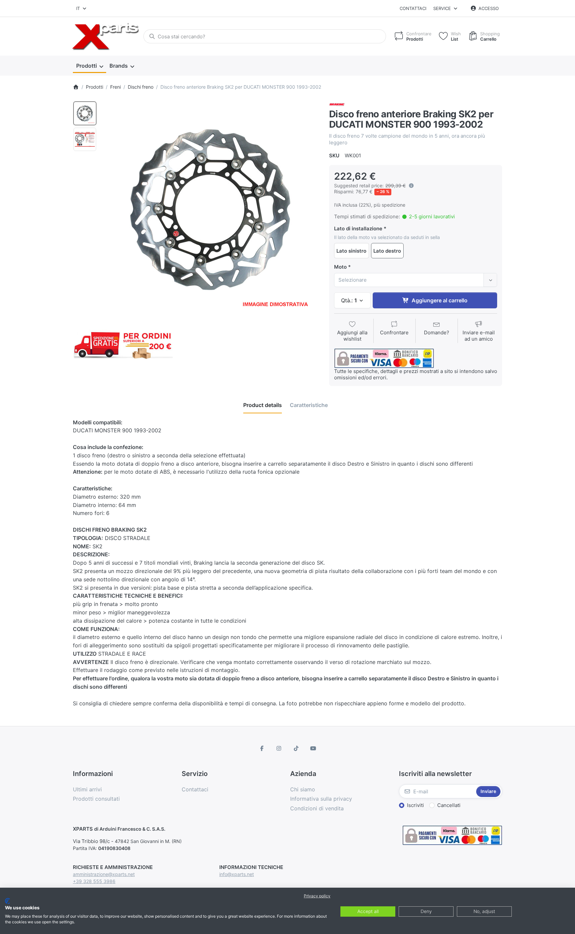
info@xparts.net (236, 874)
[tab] (262, 405)
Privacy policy (317, 895)
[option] (85, 113)
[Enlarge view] (210, 209)
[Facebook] (262, 748)
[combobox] (82, 8)
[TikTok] (296, 748)
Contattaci (413, 8)
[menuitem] (89, 66)
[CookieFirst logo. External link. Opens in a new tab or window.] (7, 901)
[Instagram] (279, 748)
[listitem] (210, 209)
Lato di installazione (358, 228)
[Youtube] (313, 748)
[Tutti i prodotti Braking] (337, 104)
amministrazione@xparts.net (104, 874)
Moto (340, 267)
